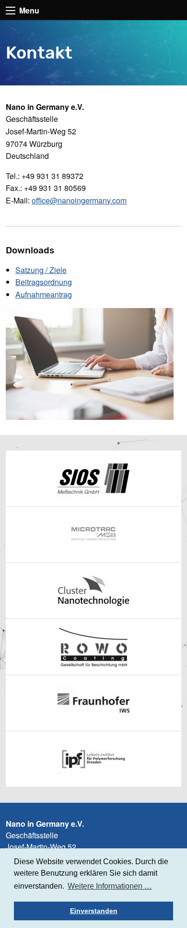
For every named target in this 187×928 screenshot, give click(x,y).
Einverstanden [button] (93, 911)
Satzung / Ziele (41, 269)
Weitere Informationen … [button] (110, 886)
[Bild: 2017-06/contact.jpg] (90, 363)
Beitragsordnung (43, 281)
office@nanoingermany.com (79, 200)
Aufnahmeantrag (43, 294)
